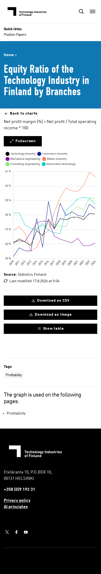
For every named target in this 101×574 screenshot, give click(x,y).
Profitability (14, 375)
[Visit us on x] (7, 532)
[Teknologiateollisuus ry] (27, 11)
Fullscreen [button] (26, 141)
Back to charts (24, 114)
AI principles (16, 507)
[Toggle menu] (92, 11)
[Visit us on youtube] (26, 532)
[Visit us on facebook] (16, 532)
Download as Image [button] (53, 315)
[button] (81, 11)
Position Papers (15, 35)
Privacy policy (17, 500)
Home (9, 55)
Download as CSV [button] (53, 301)
